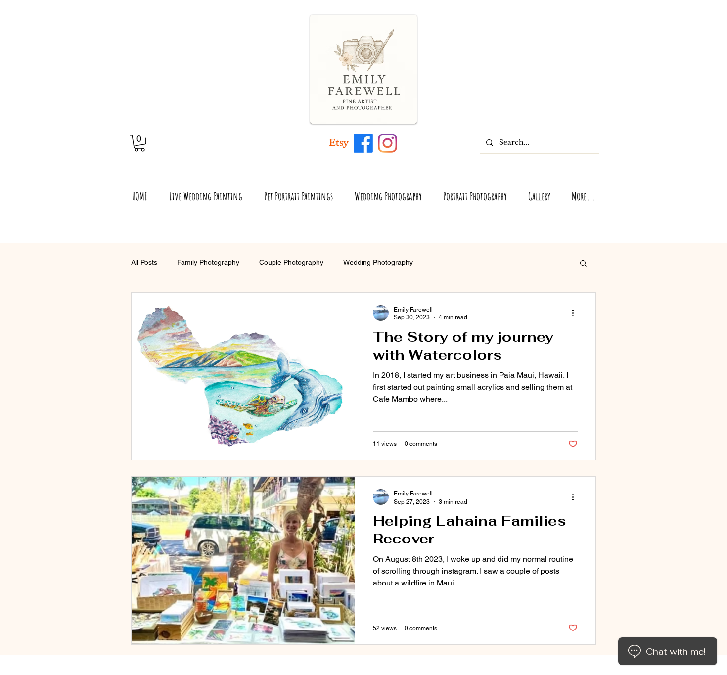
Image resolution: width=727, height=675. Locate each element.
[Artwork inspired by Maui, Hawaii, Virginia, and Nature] (339, 143)
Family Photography (208, 262)
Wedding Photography (378, 262)
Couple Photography (291, 262)
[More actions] (576, 313)
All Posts (144, 262)
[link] (139, 143)
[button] (583, 264)
